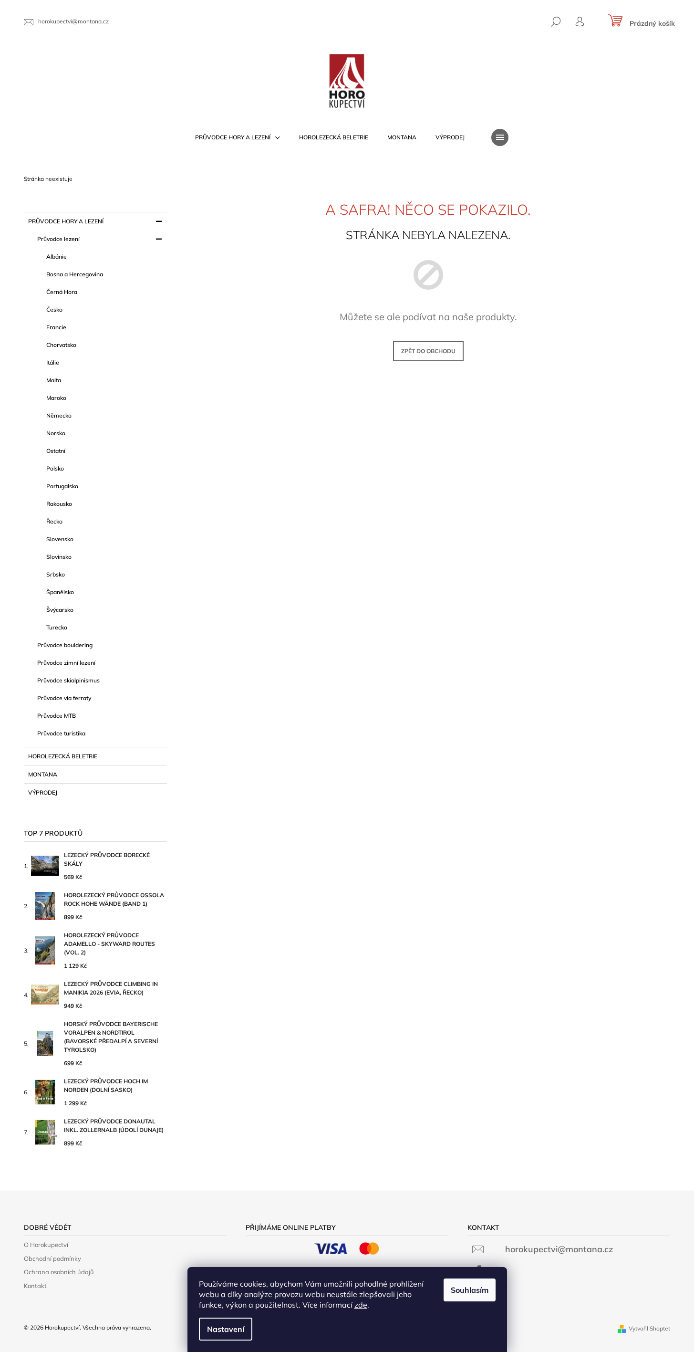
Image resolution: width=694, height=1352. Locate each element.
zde (360, 1305)
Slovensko (59, 539)
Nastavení (225, 1329)
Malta (53, 380)
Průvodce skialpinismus (68, 680)
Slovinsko (59, 556)
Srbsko (55, 574)
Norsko (55, 433)
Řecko (54, 521)
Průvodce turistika (61, 733)
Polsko (55, 468)
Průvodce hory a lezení (66, 221)
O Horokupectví (46, 1244)
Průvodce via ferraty (64, 698)
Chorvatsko (61, 344)
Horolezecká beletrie (62, 756)
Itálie (52, 362)
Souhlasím (469, 1290)
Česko (54, 309)
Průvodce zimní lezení (66, 662)
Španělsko (60, 592)
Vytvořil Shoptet (649, 1328)
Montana (42, 774)
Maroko (56, 397)
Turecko (56, 627)
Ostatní (55, 450)
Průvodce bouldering (65, 645)
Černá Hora (61, 291)
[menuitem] (238, 137)
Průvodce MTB (56, 715)
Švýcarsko (59, 609)
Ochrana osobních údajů (59, 1272)
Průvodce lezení (58, 238)
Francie (56, 327)
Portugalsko (62, 486)
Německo (59, 415)
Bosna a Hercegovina (74, 274)
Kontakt (35, 1285)
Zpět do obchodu (428, 351)
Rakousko (59, 503)
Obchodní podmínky (52, 1258)
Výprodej (42, 792)
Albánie (56, 256)
